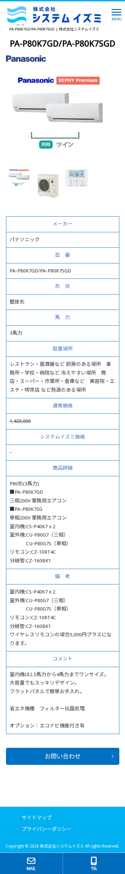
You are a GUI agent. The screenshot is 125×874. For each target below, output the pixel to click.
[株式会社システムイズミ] (54, 14)
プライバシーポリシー (47, 829)
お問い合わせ (63, 756)
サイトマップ (37, 818)
